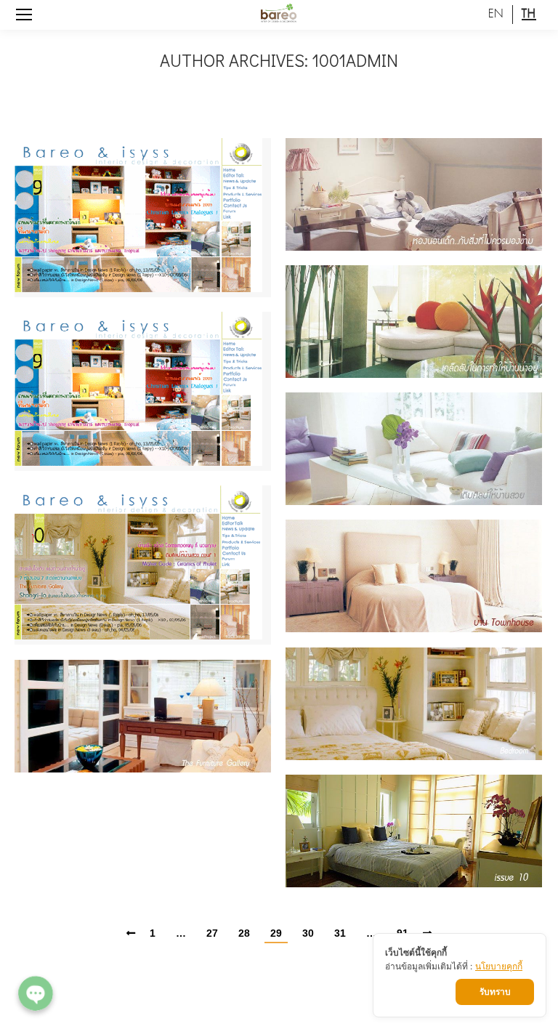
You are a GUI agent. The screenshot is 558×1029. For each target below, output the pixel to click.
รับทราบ (495, 991)
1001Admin (355, 60)
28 (244, 933)
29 (276, 933)
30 (308, 933)
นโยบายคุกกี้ (498, 966)
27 (212, 933)
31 (340, 933)
